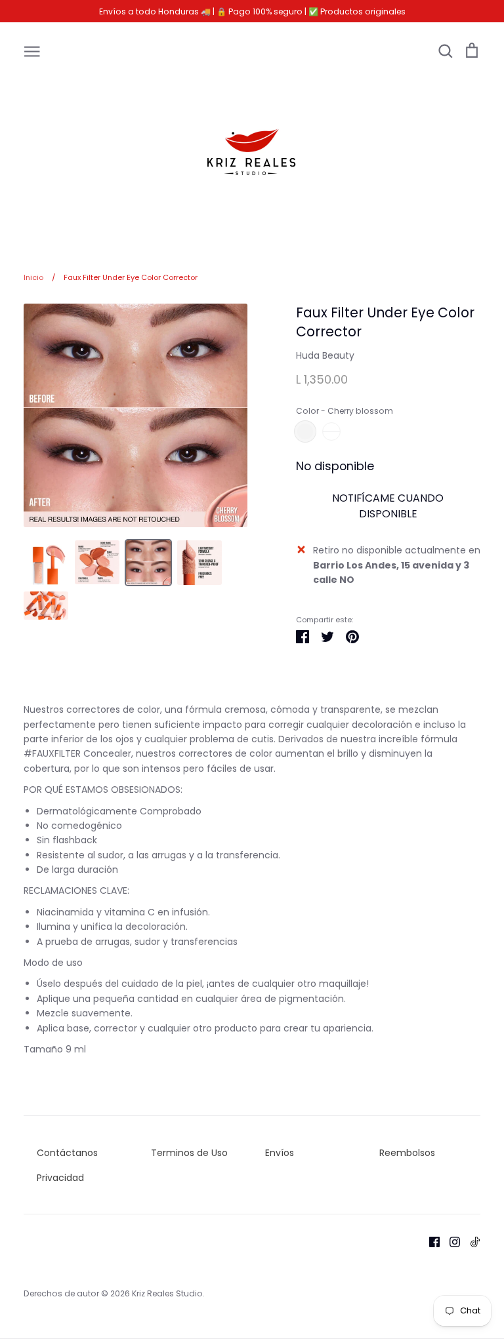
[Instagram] (450, 1241)
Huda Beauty (325, 355)
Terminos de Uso (189, 1152)
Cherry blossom (305, 431)
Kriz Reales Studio (167, 1293)
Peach (331, 431)
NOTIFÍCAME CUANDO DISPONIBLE (388, 505)
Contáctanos (67, 1152)
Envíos (279, 1152)
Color (344, 411)
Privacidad (60, 1177)
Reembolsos (407, 1152)
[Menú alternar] (32, 50)
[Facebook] (429, 1241)
